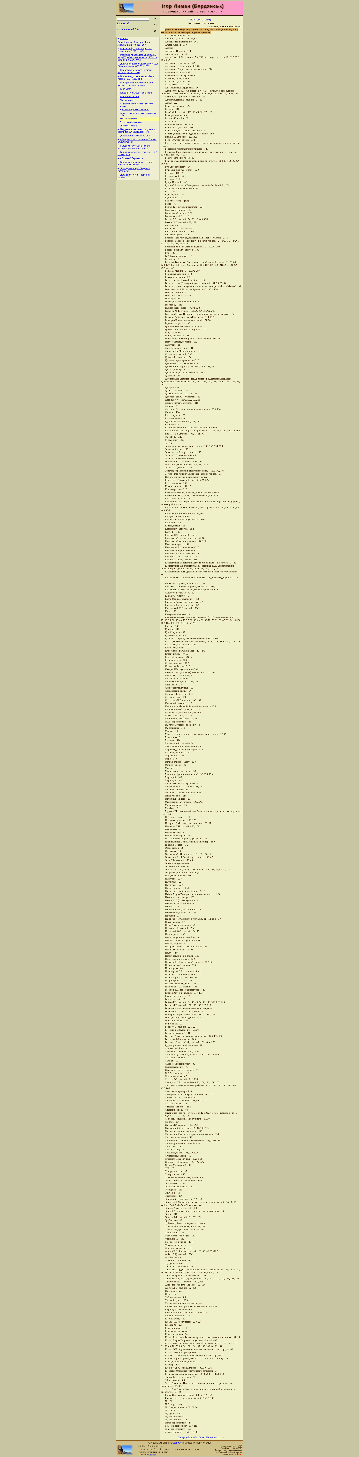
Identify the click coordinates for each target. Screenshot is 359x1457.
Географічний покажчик (131, 122)
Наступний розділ (215, 1437)
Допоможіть (179, 1443)
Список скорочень (128, 126)
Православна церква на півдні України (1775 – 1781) (135, 71)
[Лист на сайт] (155, 25)
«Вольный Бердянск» (131, 158)
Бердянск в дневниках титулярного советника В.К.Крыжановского (137, 130)
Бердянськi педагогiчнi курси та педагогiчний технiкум (135, 163)
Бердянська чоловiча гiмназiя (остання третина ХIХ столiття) (134, 147)
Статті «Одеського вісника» (135, 109)
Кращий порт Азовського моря (136, 93)
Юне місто (125, 89)
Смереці (152, 1455)
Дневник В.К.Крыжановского (135, 135)
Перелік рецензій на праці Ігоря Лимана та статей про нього (134, 43)
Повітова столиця (129, 96)
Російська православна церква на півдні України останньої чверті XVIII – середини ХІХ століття (137, 57)
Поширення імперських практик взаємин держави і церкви (135, 83)
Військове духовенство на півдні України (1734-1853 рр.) (136, 77)
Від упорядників (127, 100)
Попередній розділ (187, 1437)
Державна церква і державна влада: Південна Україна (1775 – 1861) (138, 65)
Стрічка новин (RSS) (128, 29)
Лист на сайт (123, 23)
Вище (201, 1437)
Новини (124, 38)
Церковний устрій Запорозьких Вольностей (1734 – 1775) (135, 49)
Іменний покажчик (128, 119)
